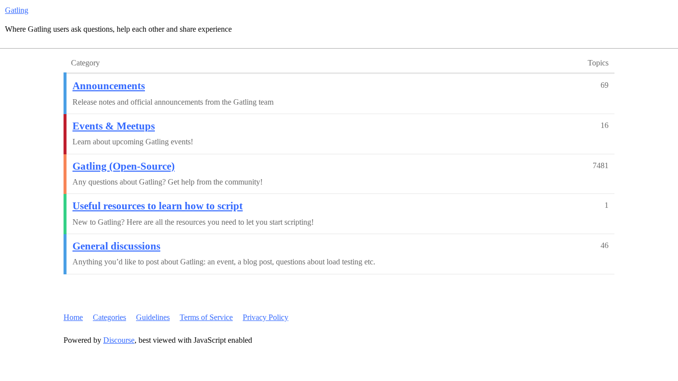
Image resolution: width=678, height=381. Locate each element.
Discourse (119, 340)
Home (73, 317)
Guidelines (153, 317)
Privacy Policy (265, 317)
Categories (109, 317)
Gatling (16, 10)
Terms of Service (206, 317)
